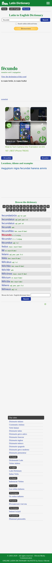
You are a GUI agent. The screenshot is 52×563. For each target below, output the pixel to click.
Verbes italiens (14, 463)
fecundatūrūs (14, 215)
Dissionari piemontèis (17, 519)
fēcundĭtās (14, 231)
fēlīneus (9, 289)
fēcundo (26, 9)
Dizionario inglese (16, 440)
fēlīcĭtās (13, 265)
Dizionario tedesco (16, 443)
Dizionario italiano (16, 422)
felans (12, 254)
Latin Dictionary (15, 471)
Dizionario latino (15, 431)
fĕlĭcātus (10, 262)
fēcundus (10, 242)
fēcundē (8, 227)
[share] (42, 124)
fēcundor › (46, 158)
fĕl (9, 250)
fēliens (13, 285)
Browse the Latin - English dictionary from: (16, 295)
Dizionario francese (16, 437)
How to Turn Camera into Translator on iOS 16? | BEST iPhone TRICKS (26, 125)
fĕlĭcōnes (14, 273)
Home (4, 9)
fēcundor (12, 238)
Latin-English (15, 9)
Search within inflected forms (27, 24)
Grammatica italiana (16, 425)
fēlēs (11, 258)
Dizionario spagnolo (17, 446)
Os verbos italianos (16, 496)
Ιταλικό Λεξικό (15, 511)
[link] (9, 125)
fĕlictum (12, 277)
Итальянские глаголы (18, 504)
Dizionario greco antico (18, 434)
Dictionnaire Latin (16, 460)
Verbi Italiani (14, 428)
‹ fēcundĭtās (6, 158)
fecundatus (15, 219)
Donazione (26, 29)
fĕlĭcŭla (12, 281)
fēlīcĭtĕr (8, 269)
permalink (4, 99)
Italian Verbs (14, 474)
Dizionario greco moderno (19, 450)
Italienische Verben (16, 481)
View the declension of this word (13, 77)
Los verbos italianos (16, 489)
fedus (12, 246)
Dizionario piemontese (17, 453)
